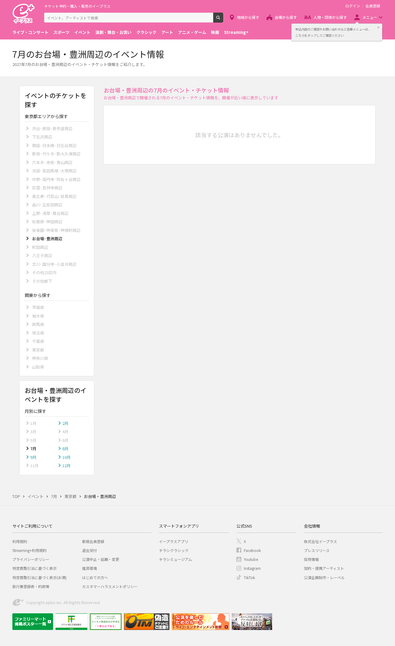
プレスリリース (317, 550)
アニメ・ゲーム (192, 32)
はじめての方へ (95, 577)
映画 (215, 32)
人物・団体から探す (330, 17)
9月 (33, 457)
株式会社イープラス (320, 541)
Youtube (251, 559)
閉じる (378, 27)
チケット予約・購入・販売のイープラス (77, 6)
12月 (66, 465)
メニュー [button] (369, 17)
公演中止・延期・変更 (100, 559)
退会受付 (89, 550)
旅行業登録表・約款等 (30, 586)
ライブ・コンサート (30, 32)
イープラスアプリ (173, 541)
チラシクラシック (174, 550)
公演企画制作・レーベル (324, 577)
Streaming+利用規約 (29, 550)
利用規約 (19, 541)
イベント (82, 32)
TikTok (249, 577)
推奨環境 (89, 568)
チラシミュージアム (175, 559)
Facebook (252, 550)
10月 (66, 457)
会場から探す (286, 17)
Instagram (252, 568)
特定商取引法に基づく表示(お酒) (39, 577)
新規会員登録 (93, 541)
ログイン (352, 6)
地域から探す (248, 17)
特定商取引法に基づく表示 (34, 568)
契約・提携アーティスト (324, 568)
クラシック (146, 32)
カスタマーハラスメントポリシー (110, 586)
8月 (65, 448)
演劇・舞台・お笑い (113, 32)
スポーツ (61, 32)
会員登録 (372, 6)
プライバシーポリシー (30, 559)
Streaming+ (236, 32)
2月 (65, 423)
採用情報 (311, 559)
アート (167, 32)
